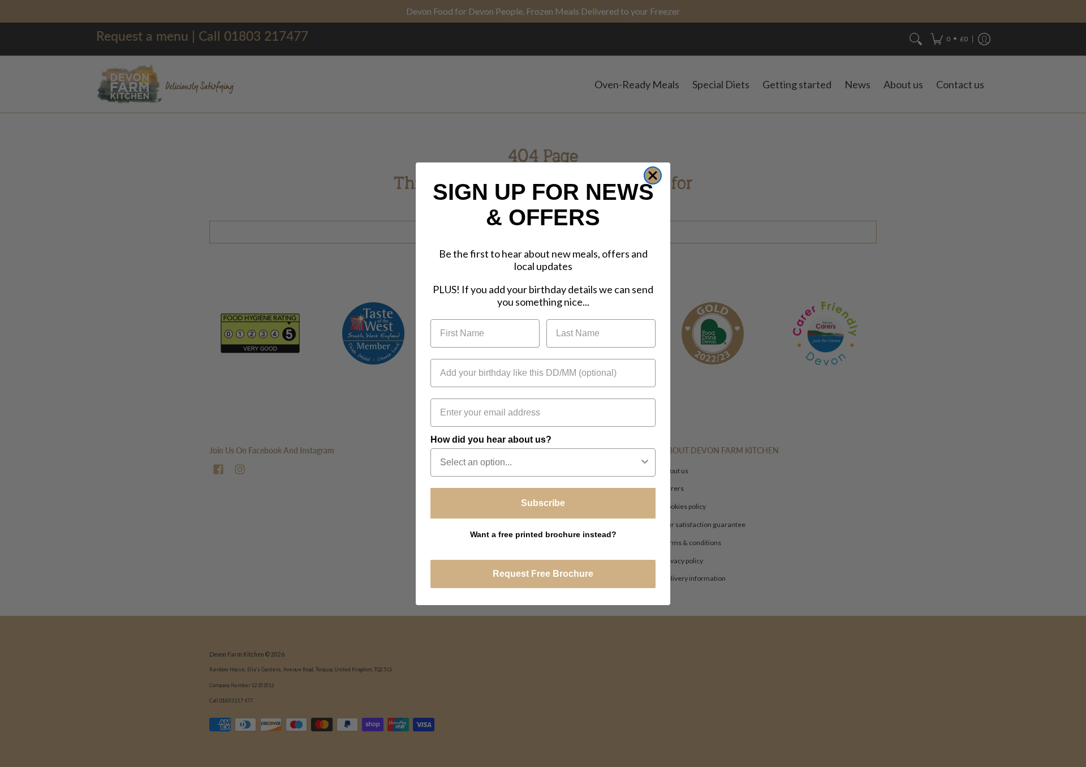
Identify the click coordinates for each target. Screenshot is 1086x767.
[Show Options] (644, 461)
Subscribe (543, 502)
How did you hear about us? (490, 439)
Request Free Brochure (543, 574)
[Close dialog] (652, 175)
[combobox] (539, 461)
